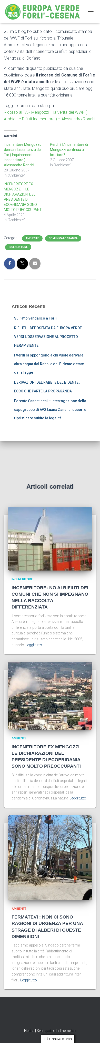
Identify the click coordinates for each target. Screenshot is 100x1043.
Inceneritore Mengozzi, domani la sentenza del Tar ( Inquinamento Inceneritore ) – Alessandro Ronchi (23, 154)
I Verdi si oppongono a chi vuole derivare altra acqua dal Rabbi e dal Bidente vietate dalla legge (49, 363)
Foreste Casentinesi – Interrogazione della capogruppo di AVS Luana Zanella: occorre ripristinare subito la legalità (50, 409)
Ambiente (32, 238)
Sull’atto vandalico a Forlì (35, 318)
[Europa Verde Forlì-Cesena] (44, 12)
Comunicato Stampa (63, 238)
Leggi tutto (33, 645)
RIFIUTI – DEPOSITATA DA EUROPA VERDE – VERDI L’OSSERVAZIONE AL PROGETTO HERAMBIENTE (49, 336)
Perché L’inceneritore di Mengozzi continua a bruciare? (69, 149)
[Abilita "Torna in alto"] (89, 1032)
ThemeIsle (67, 1031)
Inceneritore (18, 247)
